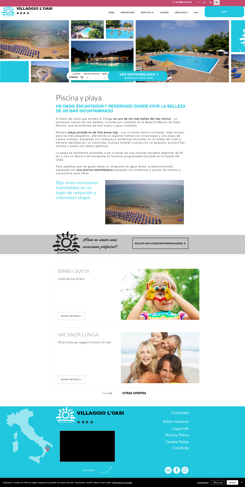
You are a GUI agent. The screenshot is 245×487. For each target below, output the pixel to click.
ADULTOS (96, 74)
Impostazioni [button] (202, 482)
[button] (148, 12)
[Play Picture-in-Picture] (175, 220)
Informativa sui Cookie (122, 482)
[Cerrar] (241, 482)
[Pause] (109, 220)
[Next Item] (240, 51)
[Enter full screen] (180, 220)
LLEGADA (77, 74)
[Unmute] (114, 220)
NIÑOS (104, 74)
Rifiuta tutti (218, 482)
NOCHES (87, 74)
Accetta (232, 482)
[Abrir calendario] (82, 77)
